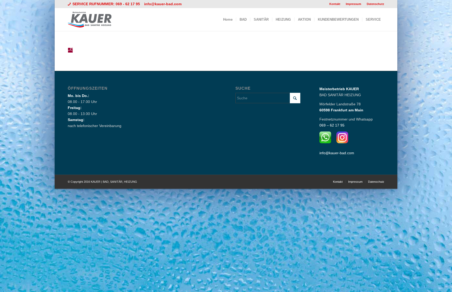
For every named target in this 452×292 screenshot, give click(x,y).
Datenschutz (375, 3)
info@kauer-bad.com (163, 4)
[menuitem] (335, 4)
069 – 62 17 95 (331, 125)
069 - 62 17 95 (128, 4)
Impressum (353, 3)
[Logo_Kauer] (93, 19)
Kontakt (334, 3)
